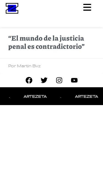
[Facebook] (29, 80)
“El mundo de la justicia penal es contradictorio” (46, 42)
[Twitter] (44, 80)
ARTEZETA (34, 96)
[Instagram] (59, 80)
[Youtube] (74, 80)
